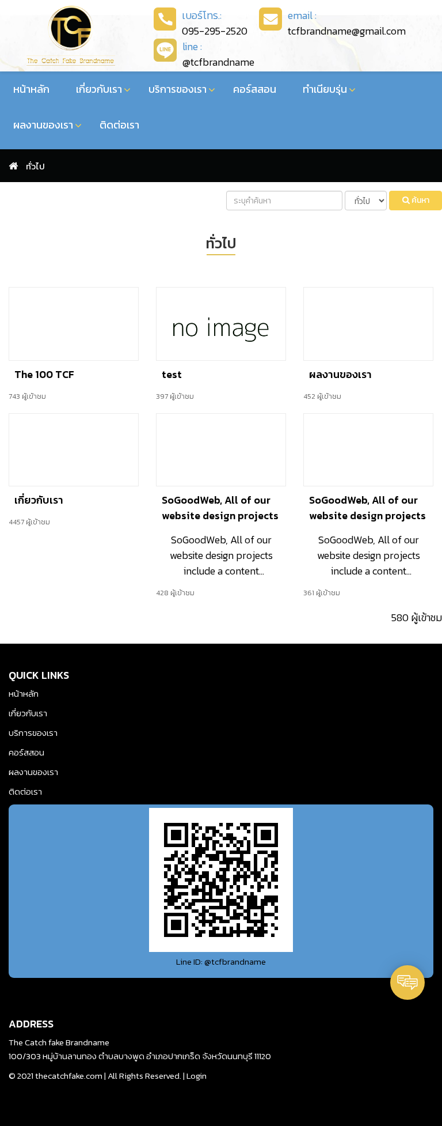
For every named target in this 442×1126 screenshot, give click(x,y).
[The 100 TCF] (73, 322)
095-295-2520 (214, 31)
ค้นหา (419, 200)
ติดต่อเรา (119, 125)
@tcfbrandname (218, 62)
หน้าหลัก (31, 89)
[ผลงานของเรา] (368, 322)
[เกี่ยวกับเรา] (73, 448)
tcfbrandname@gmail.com (347, 31)
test (172, 374)
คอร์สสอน (254, 89)
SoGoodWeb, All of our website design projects (220, 507)
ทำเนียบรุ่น (325, 89)
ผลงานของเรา (43, 125)
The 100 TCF (44, 374)
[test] (221, 322)
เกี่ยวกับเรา (99, 89)
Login (196, 1075)
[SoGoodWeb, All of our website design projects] (221, 448)
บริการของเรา (177, 89)
